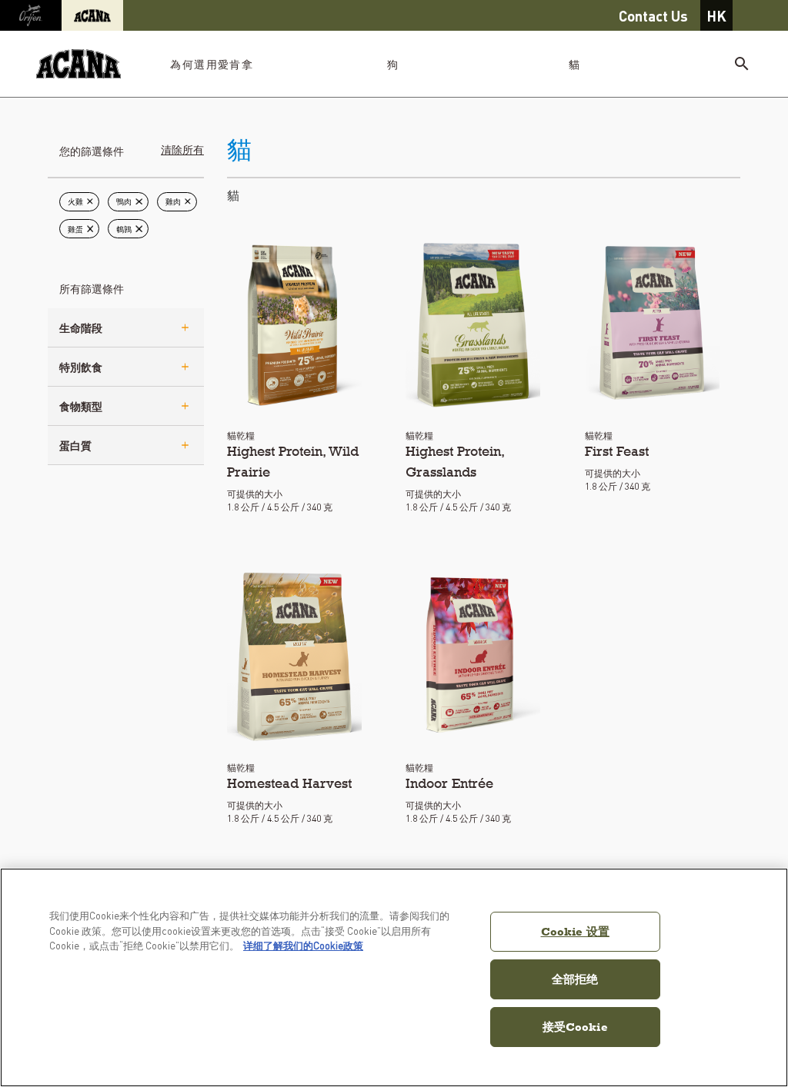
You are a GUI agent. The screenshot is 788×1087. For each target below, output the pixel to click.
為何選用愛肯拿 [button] (211, 64)
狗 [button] (393, 64)
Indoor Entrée (449, 783)
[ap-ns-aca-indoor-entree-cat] (473, 655)
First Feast (617, 451)
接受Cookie (575, 1026)
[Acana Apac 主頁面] (78, 64)
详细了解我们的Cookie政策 (303, 945)
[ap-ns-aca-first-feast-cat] (652, 323)
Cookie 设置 (575, 931)
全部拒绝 (575, 979)
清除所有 (182, 149)
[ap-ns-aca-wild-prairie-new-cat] (294, 323)
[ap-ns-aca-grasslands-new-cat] (473, 323)
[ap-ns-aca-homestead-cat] (294, 655)
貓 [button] (574, 64)
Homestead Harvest (289, 783)
